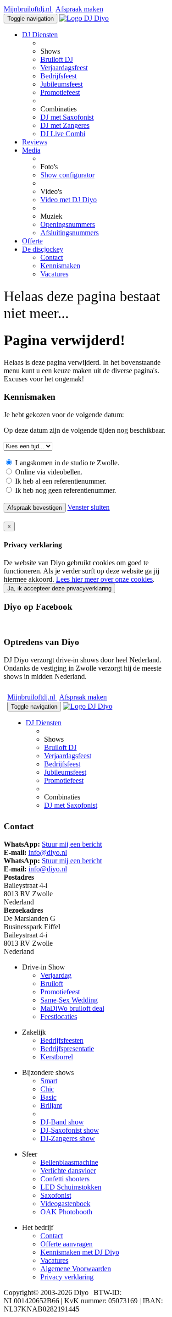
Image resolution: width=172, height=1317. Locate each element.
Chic (47, 1089)
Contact (51, 257)
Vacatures (54, 274)
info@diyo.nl (47, 852)
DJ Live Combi (62, 134)
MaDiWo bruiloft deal (72, 1008)
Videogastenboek (65, 1203)
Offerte (32, 241)
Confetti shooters (64, 1179)
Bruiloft (51, 983)
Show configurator (67, 175)
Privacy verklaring (67, 1277)
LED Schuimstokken (70, 1187)
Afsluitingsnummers (69, 233)
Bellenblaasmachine (69, 1162)
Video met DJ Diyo (68, 200)
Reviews (34, 142)
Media (31, 150)
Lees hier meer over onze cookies (104, 579)
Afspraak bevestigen (34, 507)
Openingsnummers (67, 224)
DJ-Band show (62, 1122)
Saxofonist (55, 1195)
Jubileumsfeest (61, 84)
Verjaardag (56, 975)
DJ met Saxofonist (67, 117)
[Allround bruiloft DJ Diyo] (84, 18)
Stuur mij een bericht (72, 844)
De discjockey (42, 249)
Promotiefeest (60, 92)
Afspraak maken (79, 9)
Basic (48, 1097)
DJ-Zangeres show (67, 1138)
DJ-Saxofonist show (69, 1130)
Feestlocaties (58, 1016)
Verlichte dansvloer (68, 1170)
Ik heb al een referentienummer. (59, 481)
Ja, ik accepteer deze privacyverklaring (59, 588)
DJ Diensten (40, 35)
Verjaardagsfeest (64, 68)
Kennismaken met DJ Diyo (79, 1252)
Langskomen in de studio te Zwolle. (66, 463)
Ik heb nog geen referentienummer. (64, 490)
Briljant (51, 1105)
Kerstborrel (56, 1057)
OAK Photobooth (66, 1212)
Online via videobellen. (48, 472)
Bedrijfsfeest (58, 76)
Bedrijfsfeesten (61, 1040)
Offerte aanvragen (66, 1244)
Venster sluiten (88, 507)
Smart (48, 1081)
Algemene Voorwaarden (75, 1269)
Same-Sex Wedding (69, 1000)
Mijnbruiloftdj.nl (28, 9)
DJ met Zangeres (64, 125)
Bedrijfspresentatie (67, 1048)
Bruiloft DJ (56, 59)
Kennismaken (60, 266)
